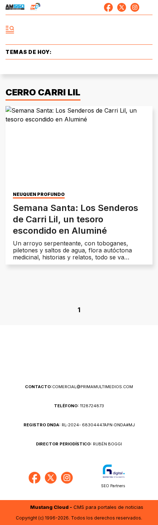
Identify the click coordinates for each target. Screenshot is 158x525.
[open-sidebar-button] (10, 29)
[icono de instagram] (134, 7)
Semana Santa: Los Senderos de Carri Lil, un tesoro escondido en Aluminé (75, 219)
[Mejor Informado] (79, 30)
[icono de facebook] (108, 7)
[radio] (15, 7)
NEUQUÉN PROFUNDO (39, 194)
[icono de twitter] (121, 7)
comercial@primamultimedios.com (79, 386)
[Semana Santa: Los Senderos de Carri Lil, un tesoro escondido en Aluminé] (79, 147)
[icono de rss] (148, 7)
